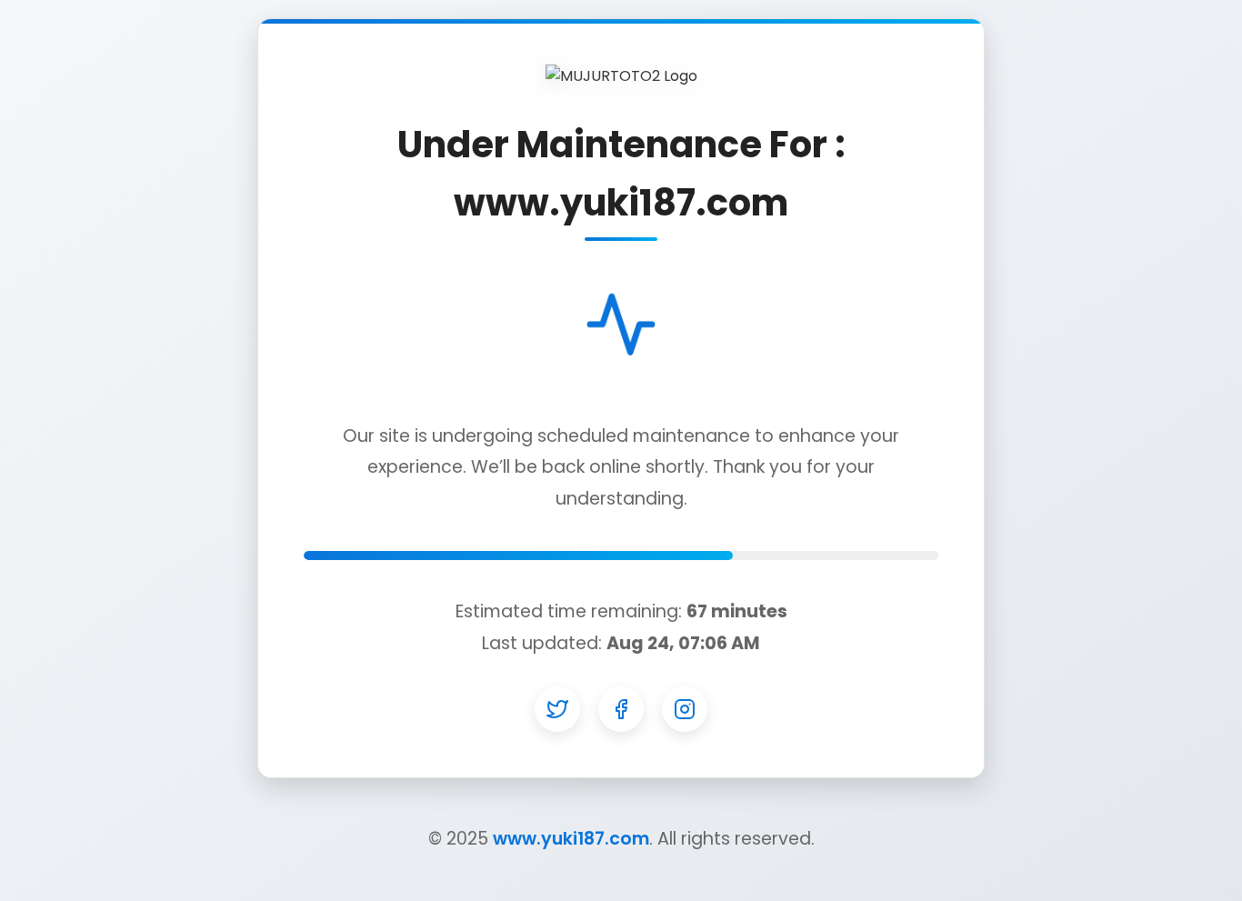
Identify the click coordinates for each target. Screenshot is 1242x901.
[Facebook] (621, 709)
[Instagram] (684, 709)
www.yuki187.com (571, 838)
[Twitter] (557, 709)
